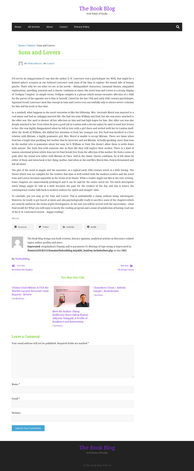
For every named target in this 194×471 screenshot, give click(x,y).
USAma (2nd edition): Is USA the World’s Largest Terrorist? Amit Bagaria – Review (30, 291)
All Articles (34, 26)
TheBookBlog (34, 63)
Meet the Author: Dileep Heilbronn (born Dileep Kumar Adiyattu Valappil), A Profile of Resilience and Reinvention (70, 316)
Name (16, 384)
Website (16, 412)
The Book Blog (97, 8)
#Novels (15, 218)
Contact (63, 26)
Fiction (100, 295)
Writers (59, 326)
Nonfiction (19, 298)
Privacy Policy (81, 26)
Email (16, 398)
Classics (31, 45)
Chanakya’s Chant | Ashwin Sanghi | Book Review (109, 289)
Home (18, 26)
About (49, 26)
